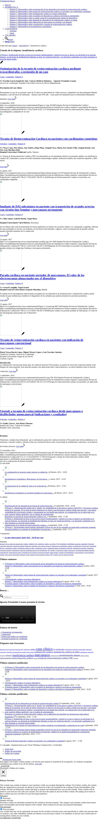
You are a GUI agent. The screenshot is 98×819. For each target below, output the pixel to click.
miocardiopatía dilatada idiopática (85, 550)
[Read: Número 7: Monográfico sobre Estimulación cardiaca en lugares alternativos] (22, 579)
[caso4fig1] (12, 201)
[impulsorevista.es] (7, 1)
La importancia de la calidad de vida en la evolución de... (26, 486)
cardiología (41, 544)
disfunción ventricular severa (33, 546)
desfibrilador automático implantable (77, 544)
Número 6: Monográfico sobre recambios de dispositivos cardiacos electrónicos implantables (39, 586)
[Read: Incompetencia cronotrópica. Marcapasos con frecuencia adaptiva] (7, 477)
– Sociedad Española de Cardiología (13, 639)
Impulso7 (53, 550)
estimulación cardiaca (11, 548)
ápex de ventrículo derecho (66, 555)
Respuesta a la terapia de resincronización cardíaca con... (26, 517)
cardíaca (46, 544)
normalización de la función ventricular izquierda (35, 552)
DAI (57, 544)
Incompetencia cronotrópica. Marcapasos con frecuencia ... (27, 479)
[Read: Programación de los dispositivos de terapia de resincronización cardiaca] (7, 504)
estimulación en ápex (41, 548)
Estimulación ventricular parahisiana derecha (24, 550)
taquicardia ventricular (19, 555)
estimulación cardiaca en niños (26, 548)
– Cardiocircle (5, 634)
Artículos (3, 144)
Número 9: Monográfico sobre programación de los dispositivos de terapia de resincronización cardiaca (43, 566)
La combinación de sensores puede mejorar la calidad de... (27, 472)
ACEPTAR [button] (5, 766)
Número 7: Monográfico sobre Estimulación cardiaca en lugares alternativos (33, 581)
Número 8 (21, 144)
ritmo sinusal (8, 555)
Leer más (11, 99)
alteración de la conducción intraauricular (11, 544)
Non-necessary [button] (5, 807)
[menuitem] (51, 5)
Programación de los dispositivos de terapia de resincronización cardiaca (32, 703)
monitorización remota (15, 552)
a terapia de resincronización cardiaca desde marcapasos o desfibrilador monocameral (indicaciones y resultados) (41, 413)
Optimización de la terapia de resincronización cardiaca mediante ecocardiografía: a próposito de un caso (40, 70)
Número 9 (19, 77)
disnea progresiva (46, 546)
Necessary (7, 798)
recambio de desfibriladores (66, 552)
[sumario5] (12, 335)
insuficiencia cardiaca (62, 550)
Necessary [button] (4, 796)
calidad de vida (33, 544)
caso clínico (52, 544)
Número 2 (21, 419)
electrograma (85, 546)
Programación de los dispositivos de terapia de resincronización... (29, 506)
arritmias (25, 544)
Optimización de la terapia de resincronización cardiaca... (26, 525)
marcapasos (72, 550)
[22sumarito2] (12, 406)
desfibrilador (63, 544)
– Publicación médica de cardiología (13, 637)
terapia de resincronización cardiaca (40, 555)
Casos (2, 77)
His (49, 550)
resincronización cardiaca (22, 658)
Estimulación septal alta (65, 548)
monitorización (4, 552)
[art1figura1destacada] (12, 134)
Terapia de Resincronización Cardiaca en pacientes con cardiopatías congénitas (48, 138)
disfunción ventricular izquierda (15, 546)
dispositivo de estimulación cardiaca (62, 546)
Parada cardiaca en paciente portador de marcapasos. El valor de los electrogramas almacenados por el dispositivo (42, 277)
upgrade (55, 555)
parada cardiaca (54, 552)
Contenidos (9, 77)
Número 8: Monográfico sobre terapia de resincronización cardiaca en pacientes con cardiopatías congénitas (45, 575)
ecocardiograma (77, 546)
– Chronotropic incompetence (11, 632)
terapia (27, 555)
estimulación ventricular (79, 548)
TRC (51, 555)
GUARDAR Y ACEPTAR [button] (10, 818)
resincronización (79, 552)
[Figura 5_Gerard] (12, 270)
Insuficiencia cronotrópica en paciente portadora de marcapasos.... (29, 493)
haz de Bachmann (42, 550)
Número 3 (19, 348)
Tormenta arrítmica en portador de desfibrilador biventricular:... (28, 529)
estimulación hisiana (53, 548)
